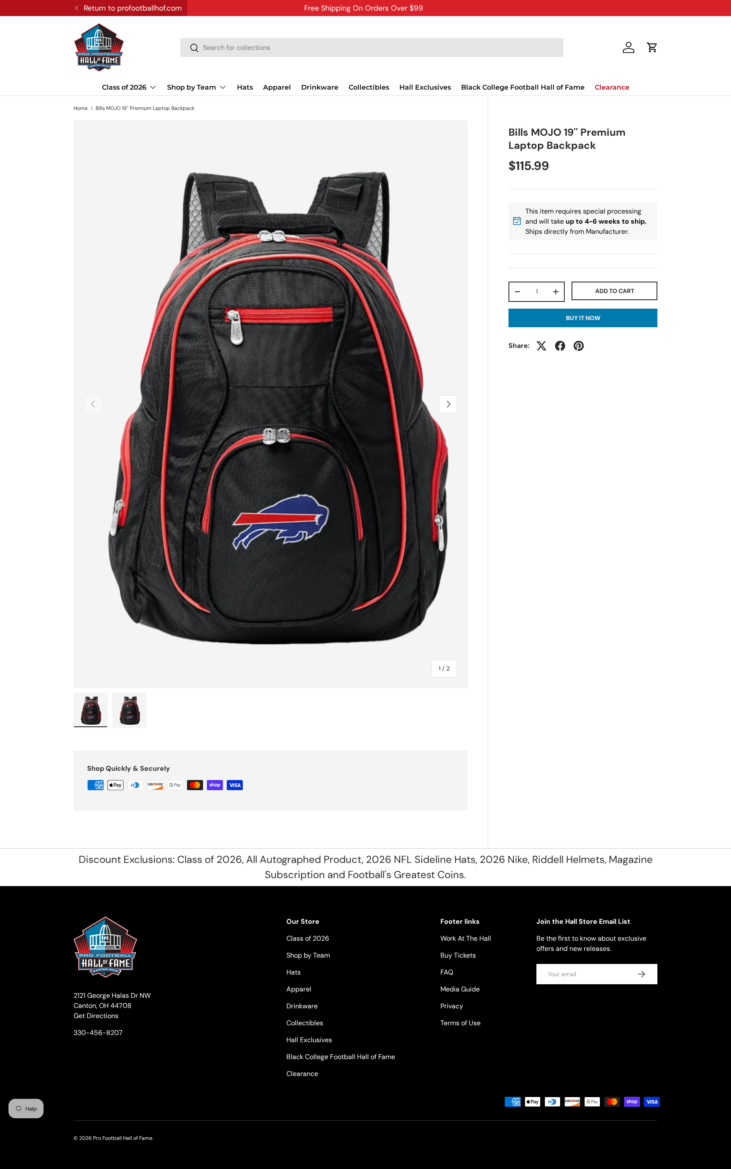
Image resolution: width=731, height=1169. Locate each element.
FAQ (446, 972)
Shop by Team (191, 87)
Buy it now (583, 318)
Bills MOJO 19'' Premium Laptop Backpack (145, 108)
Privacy (451, 1006)
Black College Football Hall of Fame (523, 87)
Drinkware (319, 87)
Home (81, 108)
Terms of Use (460, 1022)
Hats (245, 87)
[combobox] (371, 47)
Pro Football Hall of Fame (122, 1138)
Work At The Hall (465, 938)
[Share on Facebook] (560, 346)
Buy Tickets (458, 955)
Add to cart (614, 290)
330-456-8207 (98, 1032)
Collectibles (369, 87)
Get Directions (96, 1015)
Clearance (612, 87)
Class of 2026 (124, 87)
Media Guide (460, 989)
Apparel (277, 87)
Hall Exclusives (425, 87)
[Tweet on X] (541, 346)
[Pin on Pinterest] (578, 346)
